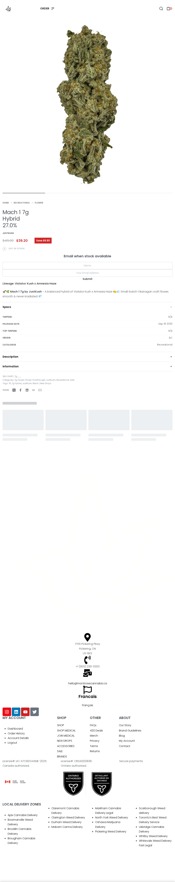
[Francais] (87, 690)
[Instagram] (7, 712)
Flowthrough (38, 379)
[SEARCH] (161, 8)
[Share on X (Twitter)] (14, 390)
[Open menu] (47, 8)
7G (10, 383)
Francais (87, 696)
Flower (39, 202)
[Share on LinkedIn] (27, 390)
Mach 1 (36, 383)
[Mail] (40, 390)
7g (16, 379)
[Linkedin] (16, 712)
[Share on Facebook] (20, 390)
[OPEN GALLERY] (87, 104)
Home (6, 202)
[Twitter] (34, 712)
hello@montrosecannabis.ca (87, 683)
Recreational (22, 202)
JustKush (51, 379)
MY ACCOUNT (14, 717)
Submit (87, 279)
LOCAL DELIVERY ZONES (22, 804)
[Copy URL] (33, 390)
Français (87, 705)
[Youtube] (25, 712)
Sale (72, 379)
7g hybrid (17, 383)
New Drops (45, 383)
